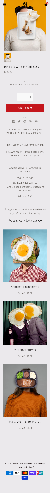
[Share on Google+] (30, 121)
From (25, 293)
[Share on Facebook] (13, 121)
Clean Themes (39, 463)
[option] (7, 57)
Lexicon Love (17, 463)
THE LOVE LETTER (25, 350)
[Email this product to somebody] (36, 121)
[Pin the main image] (24, 121)
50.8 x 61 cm (16, 84)
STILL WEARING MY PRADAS (25, 422)
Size (25, 81)
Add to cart (25, 107)
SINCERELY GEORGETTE (25, 287)
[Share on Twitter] (19, 121)
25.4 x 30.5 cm (31, 84)
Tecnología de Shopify (25, 467)
